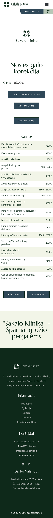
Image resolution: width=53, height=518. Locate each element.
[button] (46, 4)
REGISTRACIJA (32, 11)
